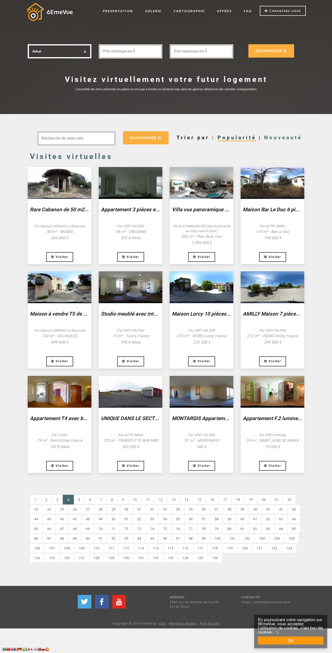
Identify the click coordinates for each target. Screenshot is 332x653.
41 (268, 509)
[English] (12, 650)
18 (238, 500)
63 (281, 519)
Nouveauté (283, 138)
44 (36, 519)
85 (294, 529)
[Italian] (28, 650)
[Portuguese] (39, 650)
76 (178, 529)
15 (199, 500)
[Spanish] (47, 650)
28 (101, 509)
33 (165, 509)
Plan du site (209, 623)
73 (139, 529)
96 (165, 538)
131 (141, 558)
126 (67, 558)
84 (281, 529)
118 (215, 548)
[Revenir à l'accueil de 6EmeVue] (35, 12)
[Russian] (43, 650)
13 (173, 500)
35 (191, 509)
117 (200, 548)
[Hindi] (24, 650)
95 (152, 538)
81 (242, 529)
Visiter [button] (61, 257)
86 (36, 538)
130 (126, 558)
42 (281, 509)
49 (101, 519)
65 (36, 529)
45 (49, 519)
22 (289, 500)
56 (191, 519)
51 (126, 519)
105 (292, 538)
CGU (162, 623)
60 (242, 519)
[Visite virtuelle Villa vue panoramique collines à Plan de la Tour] (201, 183)
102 (247, 538)
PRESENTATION (118, 11)
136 (215, 558)
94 (139, 538)
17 (225, 500)
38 (229, 509)
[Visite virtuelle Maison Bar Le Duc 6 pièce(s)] (272, 183)
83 (268, 529)
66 (49, 529)
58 (216, 519)
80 (229, 529)
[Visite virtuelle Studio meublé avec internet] (130, 287)
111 (111, 548)
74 (152, 529)
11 (148, 500)
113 (141, 548)
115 (171, 548)
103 (262, 538)
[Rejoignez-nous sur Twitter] (84, 602)
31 (139, 509)
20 (264, 500)
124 (37, 558)
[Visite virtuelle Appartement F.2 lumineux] (272, 392)
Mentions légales (183, 623)
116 (185, 548)
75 (165, 529)
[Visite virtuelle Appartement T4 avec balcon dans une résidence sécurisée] (59, 392)
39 (242, 509)
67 (62, 529)
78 (204, 529)
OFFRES (224, 11)
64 (294, 519)
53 (152, 519)
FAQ (248, 11)
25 (62, 509)
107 (52, 548)
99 (204, 538)
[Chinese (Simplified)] (8, 650)
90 (88, 538)
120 (245, 548)
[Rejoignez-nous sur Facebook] (102, 602)
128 (96, 558)
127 (82, 558)
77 (191, 529)
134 (185, 558)
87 (49, 538)
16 (212, 500)
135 (200, 558)
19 (251, 500)
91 (101, 538)
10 (135, 500)
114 (156, 548)
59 (229, 519)
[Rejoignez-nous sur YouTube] (119, 602)
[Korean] (35, 650)
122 (274, 548)
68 (75, 529)
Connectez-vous (284, 11)
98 (191, 538)
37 (216, 509)
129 (111, 558)
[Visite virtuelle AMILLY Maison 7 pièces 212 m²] (272, 287)
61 (255, 519)
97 (178, 538)
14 (186, 500)
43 (294, 509)
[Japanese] (32, 650)
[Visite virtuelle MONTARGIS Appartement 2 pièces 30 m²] (201, 392)
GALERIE (153, 11)
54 (165, 519)
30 (126, 509)
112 (126, 548)
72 (126, 529)
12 (161, 500)
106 (37, 548)
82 (255, 529)
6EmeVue (60, 12)
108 (67, 548)
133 (171, 558)
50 (113, 519)
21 (277, 500)
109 (82, 548)
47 (75, 519)
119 (230, 548)
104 (277, 538)
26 (75, 509)
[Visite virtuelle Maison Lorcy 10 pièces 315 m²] (201, 287)
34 (178, 509)
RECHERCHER (269, 51)
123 (289, 548)
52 (139, 519)
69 (88, 529)
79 (216, 529)
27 (88, 509)
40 (255, 509)
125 (52, 558)
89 (75, 538)
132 (156, 558)
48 (88, 519)
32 (152, 509)
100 (217, 538)
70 (101, 529)
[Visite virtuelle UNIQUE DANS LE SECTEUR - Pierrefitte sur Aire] (130, 392)
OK (291, 640)
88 (62, 538)
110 (96, 548)
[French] (16, 650)
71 (113, 529)
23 (36, 509)
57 (204, 519)
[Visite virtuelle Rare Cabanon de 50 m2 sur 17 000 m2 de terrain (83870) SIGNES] (59, 183)
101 (232, 538)
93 (126, 538)
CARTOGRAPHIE (189, 11)
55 (178, 519)
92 (113, 538)
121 (259, 548)
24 (49, 509)
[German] (20, 650)
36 (204, 509)
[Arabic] (4, 650)
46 (62, 519)
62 (268, 519)
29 (113, 509)
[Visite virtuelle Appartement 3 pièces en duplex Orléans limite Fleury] (130, 183)
